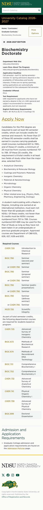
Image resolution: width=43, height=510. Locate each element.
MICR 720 (9, 309)
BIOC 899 (9, 414)
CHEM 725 (9, 329)
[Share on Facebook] (8, 475)
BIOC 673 (9, 342)
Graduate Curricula (9, 32)
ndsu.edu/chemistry (11, 64)
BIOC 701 (9, 364)
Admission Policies (16, 448)
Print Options (35, 31)
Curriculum (12, 28)
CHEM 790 (15, 267)
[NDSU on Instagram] (12, 475)
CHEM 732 (9, 379)
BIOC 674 (9, 352)
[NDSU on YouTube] (17, 475)
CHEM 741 (9, 391)
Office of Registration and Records (16, 497)
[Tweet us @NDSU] (3, 475)
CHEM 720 (10, 248)
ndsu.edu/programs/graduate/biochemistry (21, 70)
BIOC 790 (9, 258)
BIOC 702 (9, 371)
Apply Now (13, 119)
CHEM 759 (9, 401)
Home (4, 28)
